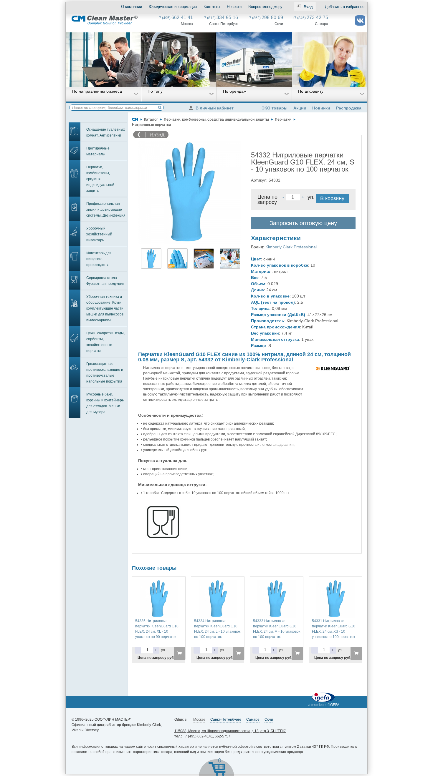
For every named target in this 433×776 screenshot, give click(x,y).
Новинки (321, 108)
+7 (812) (220, 18)
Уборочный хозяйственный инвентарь (99, 234)
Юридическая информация (173, 6)
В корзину (332, 198)
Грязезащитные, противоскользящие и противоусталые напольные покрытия (104, 372)
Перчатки (283, 119)
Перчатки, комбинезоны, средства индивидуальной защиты (100, 179)
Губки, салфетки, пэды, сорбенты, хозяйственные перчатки (105, 342)
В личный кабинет (215, 108)
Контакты (212, 6)
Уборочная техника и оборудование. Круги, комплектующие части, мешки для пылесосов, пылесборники (105, 308)
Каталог (151, 119)
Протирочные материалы (98, 151)
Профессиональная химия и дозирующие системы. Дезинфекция (105, 209)
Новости (234, 6)
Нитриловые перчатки (151, 125)
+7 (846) (310, 18)
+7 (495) (175, 18)
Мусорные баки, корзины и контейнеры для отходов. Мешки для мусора (105, 403)
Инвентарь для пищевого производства (99, 259)
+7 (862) (265, 18)
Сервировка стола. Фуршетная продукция (105, 281)
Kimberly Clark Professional (291, 247)
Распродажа (348, 108)
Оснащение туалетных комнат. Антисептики (105, 132)
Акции (299, 108)
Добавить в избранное (344, 6)
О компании (131, 6)
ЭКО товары (274, 108)
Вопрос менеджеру (265, 6)
